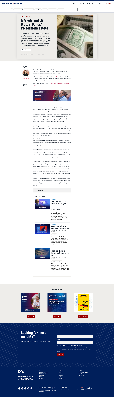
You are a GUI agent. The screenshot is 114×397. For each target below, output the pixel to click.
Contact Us (81, 375)
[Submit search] (111, 9)
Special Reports (90, 3)
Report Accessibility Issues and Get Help (69, 390)
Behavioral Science (52, 9)
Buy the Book (83, 316)
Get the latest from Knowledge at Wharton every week (73, 348)
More (67, 9)
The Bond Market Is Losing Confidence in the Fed (60, 253)
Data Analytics (61, 9)
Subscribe (108, 3)
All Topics (41, 380)
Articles (74, 3)
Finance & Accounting (19, 9)
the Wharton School (44, 390)
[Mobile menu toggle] (2, 9)
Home (22, 16)
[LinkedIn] (25, 388)
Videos (60, 380)
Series (60, 373)
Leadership (41, 378)
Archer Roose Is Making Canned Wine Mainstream (60, 227)
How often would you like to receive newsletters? (70, 345)
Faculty (60, 372)
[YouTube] (28, 388)
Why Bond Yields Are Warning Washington (58, 202)
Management (38, 9)
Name (58, 333)
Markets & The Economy (29, 9)
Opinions (61, 375)
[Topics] (5, 9)
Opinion (99, 3)
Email (58, 339)
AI (11, 9)
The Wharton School (83, 372)
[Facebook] (22, 388)
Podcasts (82, 3)
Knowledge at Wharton (46, 387)
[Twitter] (19, 388)
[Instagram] (31, 388)
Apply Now (31, 316)
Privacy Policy (64, 387)
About (80, 370)
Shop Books (81, 373)
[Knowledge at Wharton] (12, 3)
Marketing (45, 9)
